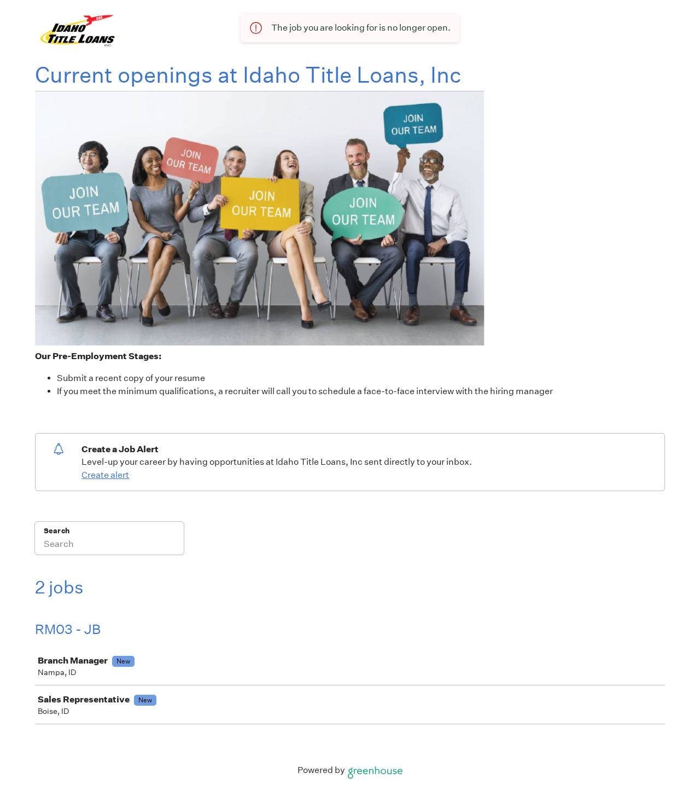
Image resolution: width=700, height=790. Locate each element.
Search (56, 530)
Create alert (105, 475)
